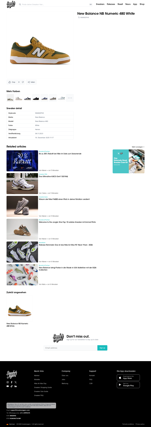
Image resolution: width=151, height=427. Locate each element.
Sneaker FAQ (38, 395)
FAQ (90, 379)
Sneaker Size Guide (41, 391)
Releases (111, 4)
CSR (90, 383)
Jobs (63, 379)
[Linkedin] (15, 386)
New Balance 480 (41, 121)
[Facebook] (12, 382)
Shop (142, 4)
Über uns (65, 375)
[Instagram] (8, 382)
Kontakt (92, 375)
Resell (120, 4)
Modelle (37, 379)
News (127, 4)
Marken (36, 375)
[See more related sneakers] (70, 98)
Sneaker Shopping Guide (43, 387)
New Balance (40, 117)
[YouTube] (8, 386)
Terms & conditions (128, 424)
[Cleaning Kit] (128, 161)
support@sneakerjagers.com (20, 410)
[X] (15, 382)
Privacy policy (140, 424)
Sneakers (100, 4)
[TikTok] (12, 386)
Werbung (65, 383)
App (135, 4)
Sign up (102, 348)
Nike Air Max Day (40, 383)
